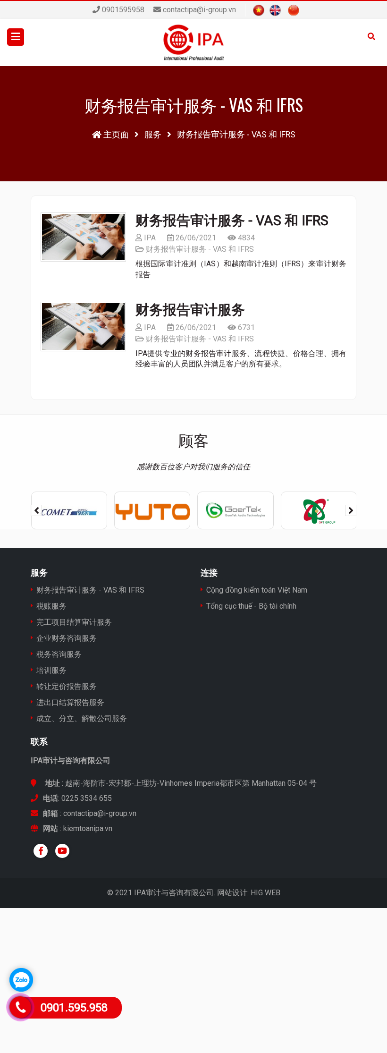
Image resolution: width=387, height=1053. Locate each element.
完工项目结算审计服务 (74, 622)
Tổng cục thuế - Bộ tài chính (251, 606)
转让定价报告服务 (66, 686)
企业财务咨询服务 (66, 638)
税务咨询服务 (59, 654)
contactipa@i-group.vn (199, 9)
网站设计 (232, 892)
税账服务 (51, 606)
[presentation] (36, 510)
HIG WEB (265, 892)
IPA (149, 237)
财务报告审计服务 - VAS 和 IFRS (231, 220)
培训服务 (51, 670)
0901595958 (122, 9)
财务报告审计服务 (190, 310)
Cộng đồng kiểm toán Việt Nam (256, 590)
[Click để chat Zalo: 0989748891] (21, 980)
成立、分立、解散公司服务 (81, 718)
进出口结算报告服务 (70, 702)
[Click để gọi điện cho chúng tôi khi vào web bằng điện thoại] (20, 1007)
